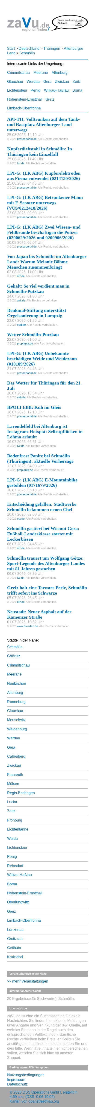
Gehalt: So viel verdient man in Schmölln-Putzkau (38, 288)
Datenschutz (17, 1084)
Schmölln (27, 53)
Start (11, 48)
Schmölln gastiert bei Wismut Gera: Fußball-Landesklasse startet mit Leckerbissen (43, 534)
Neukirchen (16, 683)
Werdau (33, 82)
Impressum (16, 1080)
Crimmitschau (18, 72)
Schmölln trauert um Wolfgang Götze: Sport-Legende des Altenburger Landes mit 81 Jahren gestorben (46, 563)
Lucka (12, 802)
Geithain (14, 948)
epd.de (21, 324)
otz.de (21, 276)
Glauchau (15, 82)
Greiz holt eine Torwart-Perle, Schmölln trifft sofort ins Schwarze (47, 590)
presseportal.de (27, 139)
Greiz (49, 99)
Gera (47, 82)
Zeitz (77, 82)
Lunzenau (15, 930)
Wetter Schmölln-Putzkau (33, 334)
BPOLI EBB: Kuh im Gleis (34, 407)
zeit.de (21, 300)
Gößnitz (13, 656)
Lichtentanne (17, 829)
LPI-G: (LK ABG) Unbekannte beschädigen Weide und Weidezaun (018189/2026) (42, 358)
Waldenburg (17, 729)
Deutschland (29, 48)
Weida (12, 838)
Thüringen (51, 48)
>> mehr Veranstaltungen (27, 981)
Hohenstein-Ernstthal (24, 99)
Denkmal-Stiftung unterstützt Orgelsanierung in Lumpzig (36, 313)
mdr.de (21, 397)
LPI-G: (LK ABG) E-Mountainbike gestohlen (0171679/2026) (42, 482)
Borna (77, 90)
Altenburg (60, 72)
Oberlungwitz (18, 902)
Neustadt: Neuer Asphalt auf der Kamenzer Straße (39, 614)
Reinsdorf (15, 866)
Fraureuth (15, 775)
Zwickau (62, 82)
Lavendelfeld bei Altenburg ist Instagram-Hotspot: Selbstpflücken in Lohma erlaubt (45, 431)
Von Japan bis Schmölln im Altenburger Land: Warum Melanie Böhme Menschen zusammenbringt (46, 262)
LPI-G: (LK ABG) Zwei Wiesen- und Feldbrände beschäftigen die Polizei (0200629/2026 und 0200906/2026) (43, 232)
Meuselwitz (16, 720)
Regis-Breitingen (21, 793)
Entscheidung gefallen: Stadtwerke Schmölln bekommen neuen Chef (41, 507)
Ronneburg (16, 702)
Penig (35, 90)
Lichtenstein (17, 90)
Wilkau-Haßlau (56, 90)
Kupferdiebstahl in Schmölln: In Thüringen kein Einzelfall (39, 151)
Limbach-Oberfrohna (24, 108)
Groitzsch (15, 939)
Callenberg (16, 756)
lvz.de (20, 163)
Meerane (40, 72)
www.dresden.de (27, 626)
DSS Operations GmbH (42, 1092)
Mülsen (13, 784)
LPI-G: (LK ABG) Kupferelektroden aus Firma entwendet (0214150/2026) (43, 176)
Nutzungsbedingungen (26, 1075)
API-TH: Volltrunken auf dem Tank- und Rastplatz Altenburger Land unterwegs (43, 124)
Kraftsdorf (15, 957)
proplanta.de (25, 343)
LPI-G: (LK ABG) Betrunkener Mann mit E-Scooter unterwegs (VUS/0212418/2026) (45, 203)
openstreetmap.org (43, 1101)
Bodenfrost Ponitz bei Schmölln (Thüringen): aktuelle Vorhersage (40, 458)
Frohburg (14, 820)
